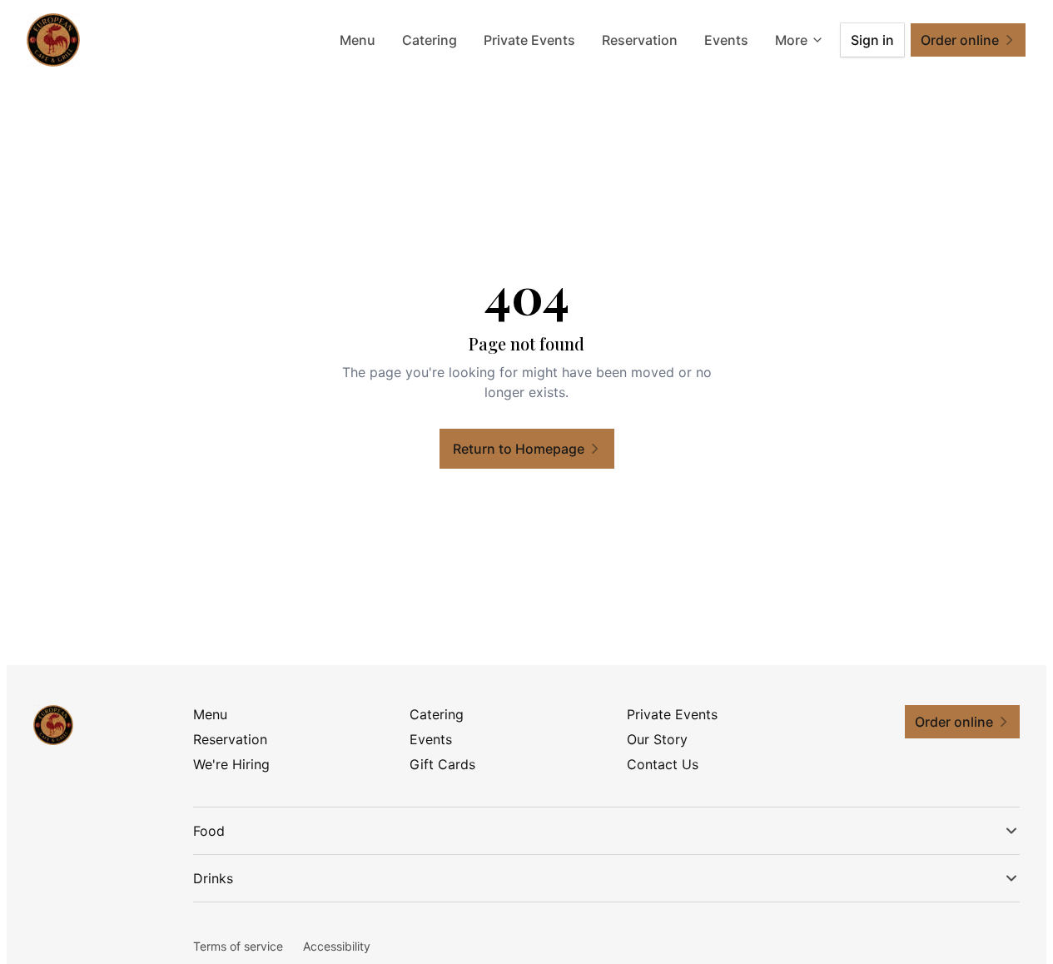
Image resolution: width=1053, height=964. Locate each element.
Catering (429, 40)
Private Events (529, 40)
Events (726, 40)
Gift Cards (442, 764)
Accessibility (336, 946)
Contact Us (662, 764)
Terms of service (238, 946)
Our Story (657, 739)
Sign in (872, 40)
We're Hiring (231, 764)
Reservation (640, 40)
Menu (357, 40)
